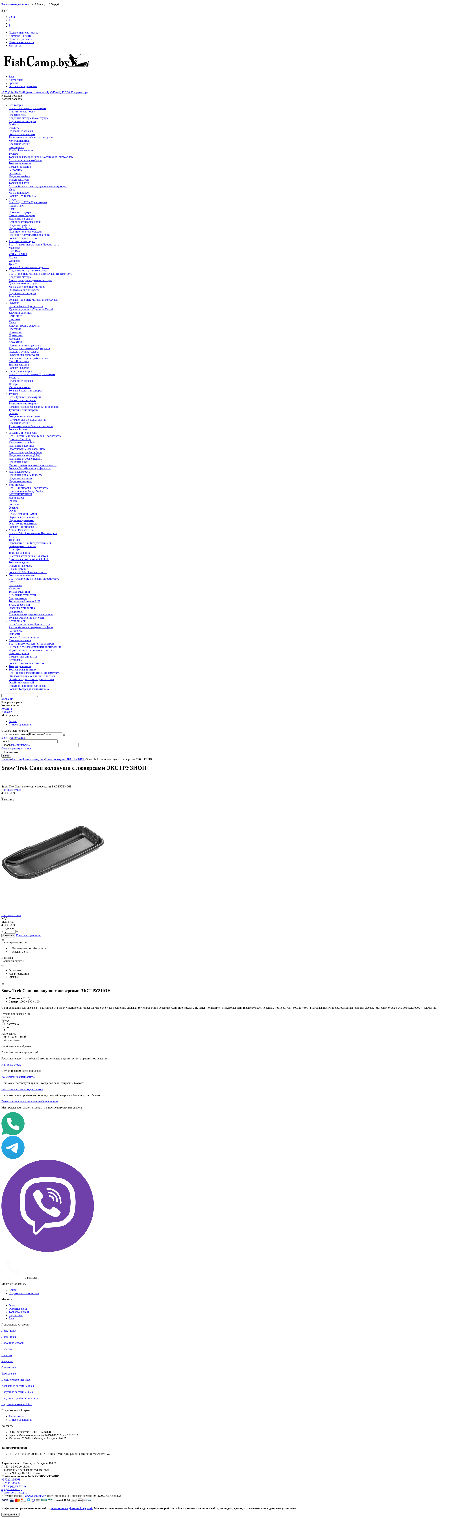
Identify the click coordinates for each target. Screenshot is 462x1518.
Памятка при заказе (21, 39)
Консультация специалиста (18, 1076)
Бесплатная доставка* (16, 4)
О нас (12, 1305)
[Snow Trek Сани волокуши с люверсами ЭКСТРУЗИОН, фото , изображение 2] (157, 902)
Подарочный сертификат (24, 32)
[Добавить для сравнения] (2, 797)
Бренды (13, 83)
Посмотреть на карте (14, 1492)
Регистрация (17, 737)
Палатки (6, 1355)
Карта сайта (16, 79)
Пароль (5, 744)
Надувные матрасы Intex (16, 1404)
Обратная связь (18, 1308)
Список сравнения (20, 724)
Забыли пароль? (20, 744)
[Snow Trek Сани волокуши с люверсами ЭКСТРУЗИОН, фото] (53, 902)
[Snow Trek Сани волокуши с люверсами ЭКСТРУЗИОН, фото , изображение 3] (260, 902)
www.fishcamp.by (35, 1495)
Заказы (13, 721)
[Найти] (36, 696)
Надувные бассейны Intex (17, 1391)
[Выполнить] (64, 735)
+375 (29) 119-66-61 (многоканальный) (25, 92)
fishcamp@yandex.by (13, 1486)
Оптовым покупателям (23, 86)
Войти (5, 737)
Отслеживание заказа (14, 734)
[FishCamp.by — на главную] (47, 70)
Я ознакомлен (10, 1514)
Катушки (7, 1361)
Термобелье (8, 1373)
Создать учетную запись (16, 748)
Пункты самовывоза (21, 42)
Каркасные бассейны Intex (17, 1385)
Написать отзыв (11, 789)
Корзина (6, 708)
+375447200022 (10, 1482)
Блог (11, 76)
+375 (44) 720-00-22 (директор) (69, 92)
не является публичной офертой (72, 1508)
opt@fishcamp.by (11, 1489)
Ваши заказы (17, 1416)
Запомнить (11, 752)
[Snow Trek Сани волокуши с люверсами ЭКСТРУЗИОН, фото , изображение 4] (363, 902)
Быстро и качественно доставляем (22, 1089)
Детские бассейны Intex (15, 1379)
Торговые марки (19, 1311)
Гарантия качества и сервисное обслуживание (29, 1101)
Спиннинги (8, 1367)
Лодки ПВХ (8, 1330)
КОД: (4, 918)
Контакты (15, 45)
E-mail (5, 741)
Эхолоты (6, 1349)
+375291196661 (10, 1479)
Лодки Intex (8, 1336)
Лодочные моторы (12, 1342)
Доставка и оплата (20, 35)
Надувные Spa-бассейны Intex (19, 1398)
